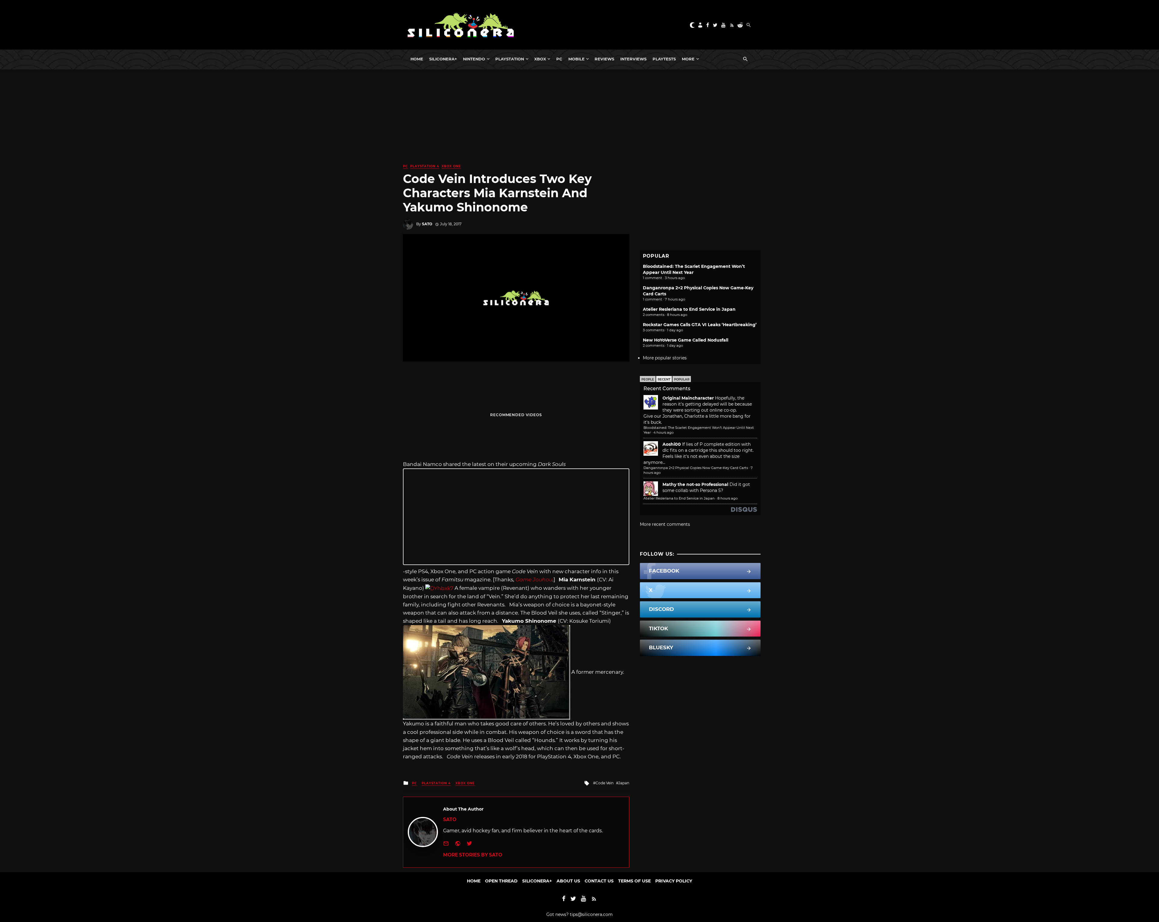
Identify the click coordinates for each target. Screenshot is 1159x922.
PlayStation (509, 58)
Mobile (576, 58)
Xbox (540, 58)
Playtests (664, 58)
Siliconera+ (443, 58)
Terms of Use (634, 881)
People (647, 379)
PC (559, 58)
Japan (623, 783)
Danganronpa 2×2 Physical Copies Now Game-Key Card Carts (695, 468)
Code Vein (604, 783)
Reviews (604, 58)
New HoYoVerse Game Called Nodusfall (685, 340)
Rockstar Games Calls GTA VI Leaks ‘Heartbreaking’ (700, 324)
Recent (664, 379)
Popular (681, 379)
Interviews (633, 58)
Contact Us (599, 881)
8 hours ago (727, 498)
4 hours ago (663, 432)
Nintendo (474, 58)
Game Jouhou (534, 580)
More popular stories (665, 358)
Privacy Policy (673, 881)
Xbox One (451, 166)
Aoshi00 (672, 444)
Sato (427, 224)
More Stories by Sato (472, 855)
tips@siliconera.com (591, 914)
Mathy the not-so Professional (695, 484)
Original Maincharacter (688, 398)
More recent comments (665, 524)
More (688, 58)
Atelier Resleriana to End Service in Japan (689, 309)
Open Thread (501, 881)
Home (416, 58)
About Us (568, 881)
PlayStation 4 (424, 166)
